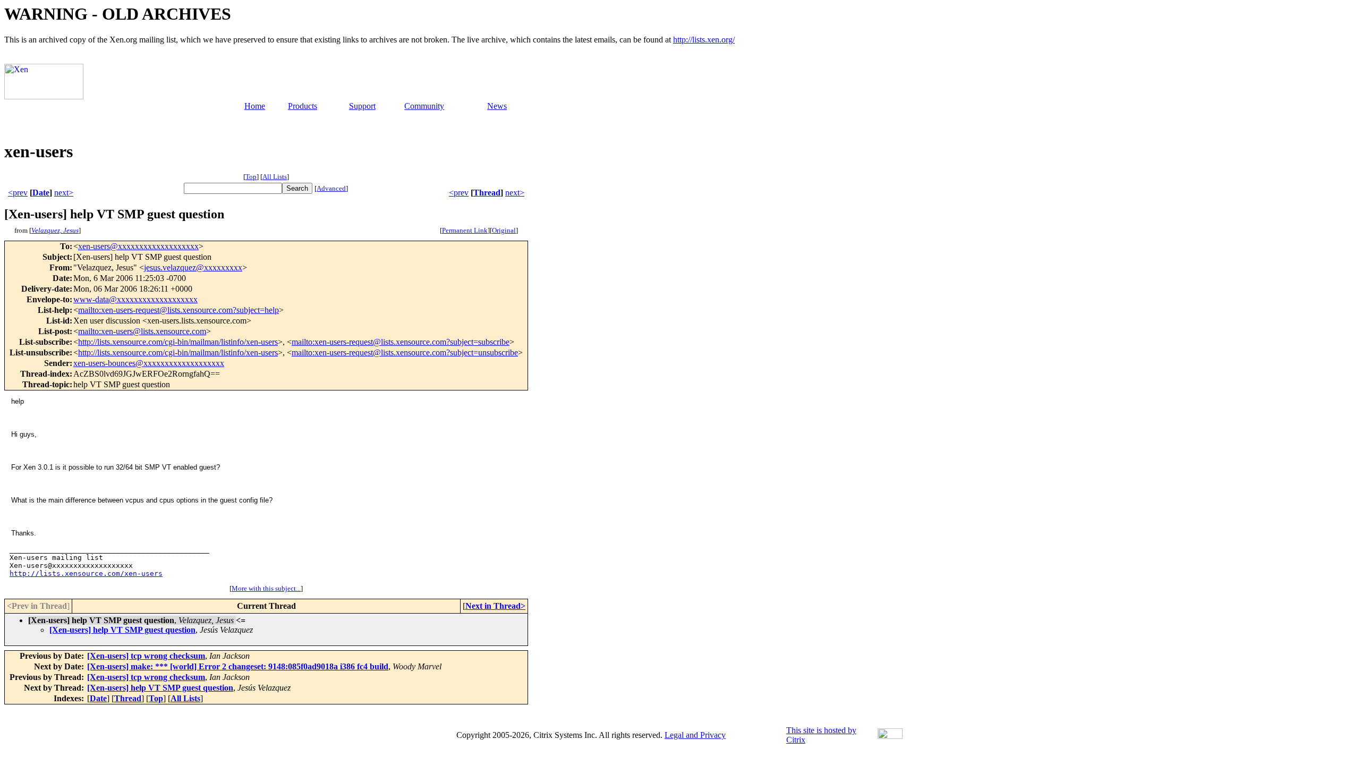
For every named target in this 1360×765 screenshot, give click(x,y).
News (497, 105)
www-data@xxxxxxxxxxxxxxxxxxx (135, 299)
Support (362, 105)
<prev (18, 192)
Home (254, 105)
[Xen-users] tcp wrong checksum (146, 655)
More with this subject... (266, 588)
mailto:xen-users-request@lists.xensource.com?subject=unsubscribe (405, 352)
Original (504, 230)
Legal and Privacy (695, 735)
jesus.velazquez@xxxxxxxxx (193, 267)
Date (40, 192)
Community (424, 105)
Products (302, 105)
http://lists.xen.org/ (704, 39)
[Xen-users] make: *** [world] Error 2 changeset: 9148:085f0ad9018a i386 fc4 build (237, 666)
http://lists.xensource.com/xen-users (86, 573)
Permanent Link (465, 230)
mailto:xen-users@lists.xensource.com (142, 331)
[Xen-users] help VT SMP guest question (122, 629)
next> (63, 192)
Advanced (331, 188)
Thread (486, 192)
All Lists (274, 177)
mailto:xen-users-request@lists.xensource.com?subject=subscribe (400, 341)
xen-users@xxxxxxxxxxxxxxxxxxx (138, 246)
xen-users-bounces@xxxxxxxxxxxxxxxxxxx (148, 363)
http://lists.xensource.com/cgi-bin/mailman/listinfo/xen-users (178, 341)
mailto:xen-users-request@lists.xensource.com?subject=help (178, 309)
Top (251, 177)
